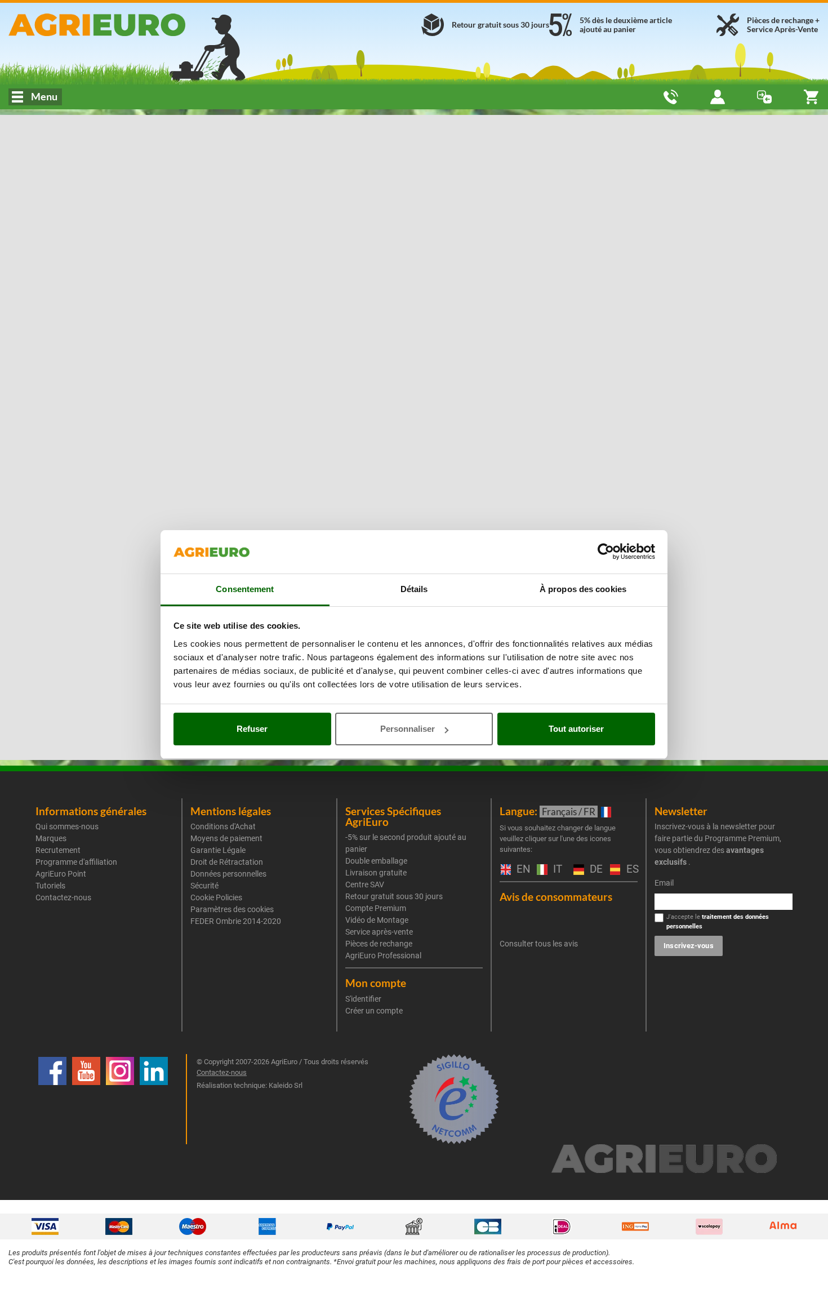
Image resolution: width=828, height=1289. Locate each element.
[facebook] (52, 1099)
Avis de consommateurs (556, 896)
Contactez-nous (63, 897)
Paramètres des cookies (232, 909)
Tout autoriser (576, 729)
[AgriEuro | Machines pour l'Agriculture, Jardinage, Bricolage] (138, 25)
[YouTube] (86, 1099)
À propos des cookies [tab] (583, 589)
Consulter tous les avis (539, 943)
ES (631, 869)
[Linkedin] (154, 1099)
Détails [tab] (414, 589)
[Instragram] (120, 1099)
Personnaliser (407, 729)
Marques (50, 838)
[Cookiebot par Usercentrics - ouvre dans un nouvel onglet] (606, 552)
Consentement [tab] (245, 589)
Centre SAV (364, 884)
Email (664, 882)
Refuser (252, 729)
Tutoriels (50, 885)
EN (521, 869)
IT (556, 869)
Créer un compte (374, 1010)
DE (594, 869)
